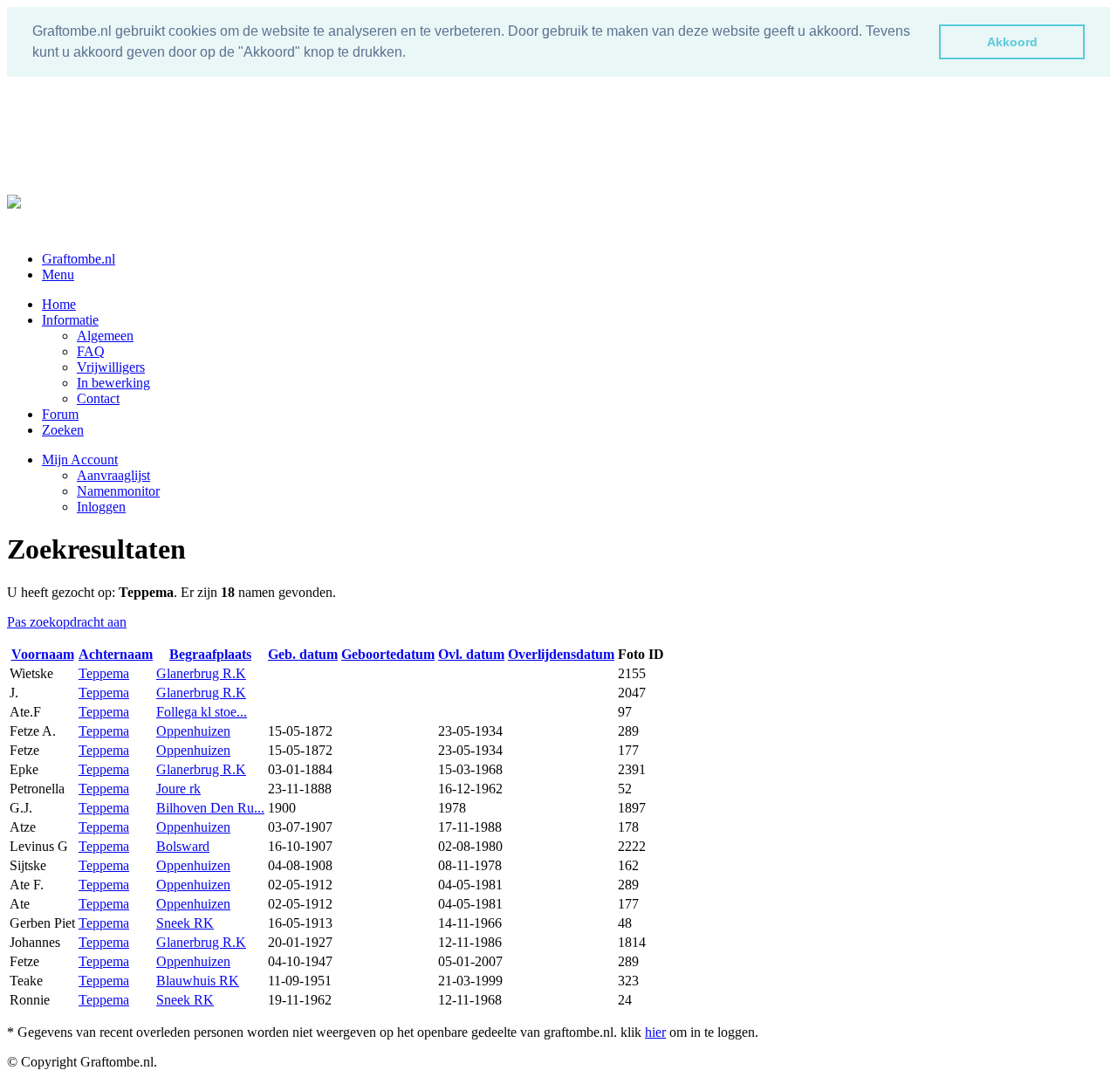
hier (655, 1032)
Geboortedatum (388, 654)
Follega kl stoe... (201, 711)
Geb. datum (303, 654)
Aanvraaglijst (113, 475)
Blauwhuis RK (197, 980)
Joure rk (178, 788)
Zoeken (63, 429)
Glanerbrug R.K (201, 673)
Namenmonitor (118, 491)
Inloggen (101, 506)
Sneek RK (185, 923)
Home (59, 304)
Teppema (104, 673)
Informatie (70, 319)
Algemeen (105, 335)
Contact (98, 398)
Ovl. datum (471, 654)
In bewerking (113, 382)
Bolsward (182, 846)
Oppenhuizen (193, 731)
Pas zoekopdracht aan (67, 621)
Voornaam (42, 654)
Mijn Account (80, 459)
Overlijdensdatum (561, 654)
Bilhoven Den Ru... (210, 807)
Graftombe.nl (78, 258)
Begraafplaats (210, 654)
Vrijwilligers (111, 367)
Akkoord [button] (1012, 42)
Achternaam (116, 654)
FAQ (91, 351)
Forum (60, 414)
